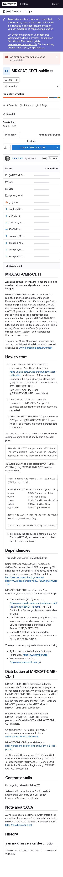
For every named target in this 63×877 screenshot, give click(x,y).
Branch (28, 105)
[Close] (59, 19)
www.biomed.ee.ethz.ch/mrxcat (35, 347)
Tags (43, 105)
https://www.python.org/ (35, 654)
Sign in (55, 4)
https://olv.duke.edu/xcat (18, 825)
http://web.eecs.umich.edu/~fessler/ (24, 577)
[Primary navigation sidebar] (3, 11)
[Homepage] (10, 3)
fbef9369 (18, 158)
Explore (24, 4)
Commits (11, 105)
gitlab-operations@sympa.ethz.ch (33, 25)
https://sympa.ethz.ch (42, 29)
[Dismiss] (56, 57)
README (11, 114)
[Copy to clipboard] (53, 448)
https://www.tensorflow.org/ (25, 662)
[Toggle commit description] (44, 158)
